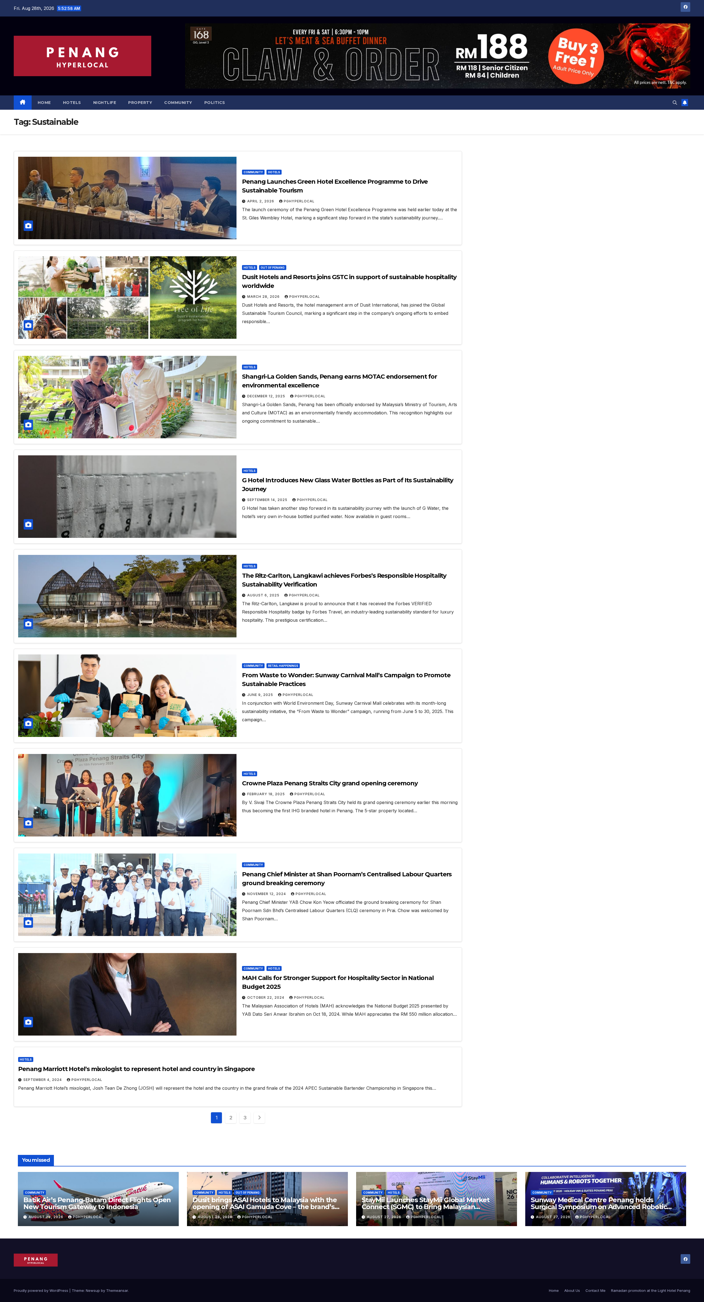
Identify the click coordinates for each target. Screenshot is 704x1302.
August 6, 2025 (263, 595)
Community (178, 102)
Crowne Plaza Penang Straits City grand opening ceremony (330, 783)
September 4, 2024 (43, 1080)
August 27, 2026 (384, 1217)
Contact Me (595, 1290)
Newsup (93, 1290)
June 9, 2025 (260, 695)
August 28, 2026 (46, 1217)
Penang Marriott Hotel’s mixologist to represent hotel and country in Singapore (136, 1069)
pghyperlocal (299, 201)
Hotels (72, 102)
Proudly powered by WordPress (41, 1290)
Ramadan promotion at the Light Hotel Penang (650, 1290)
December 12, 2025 (266, 396)
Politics (214, 102)
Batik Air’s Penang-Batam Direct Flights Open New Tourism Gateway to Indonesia (97, 1203)
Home (44, 102)
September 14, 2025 (267, 500)
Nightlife (104, 102)
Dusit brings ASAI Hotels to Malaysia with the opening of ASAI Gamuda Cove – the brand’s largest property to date (265, 1207)
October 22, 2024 (266, 997)
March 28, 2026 (264, 296)
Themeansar (117, 1290)
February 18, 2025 (266, 794)
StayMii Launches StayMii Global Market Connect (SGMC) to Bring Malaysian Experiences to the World (425, 1207)
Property (140, 102)
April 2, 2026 (261, 201)
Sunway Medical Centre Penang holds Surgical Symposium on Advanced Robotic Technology (599, 1207)
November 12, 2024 (267, 894)
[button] (675, 102)
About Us (572, 1290)
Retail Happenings (283, 665)
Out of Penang (273, 267)
